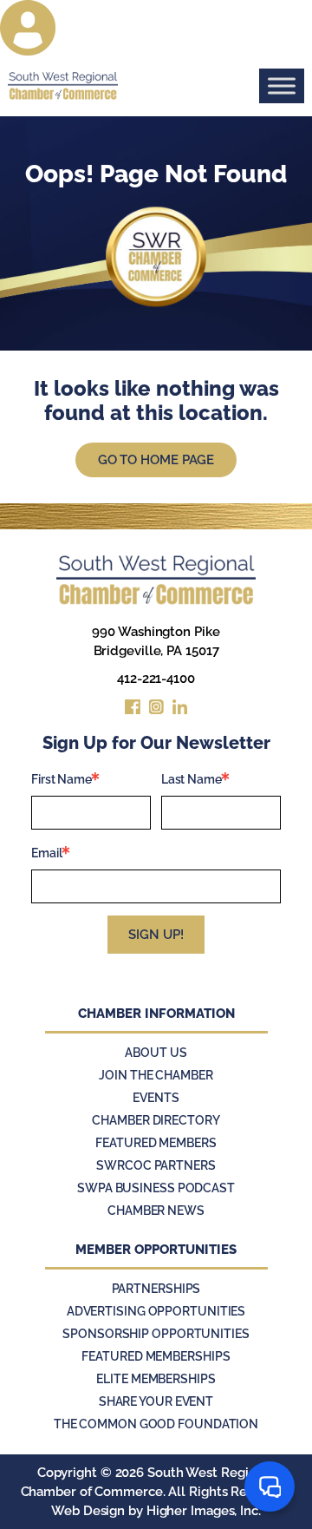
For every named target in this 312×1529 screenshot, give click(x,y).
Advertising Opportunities (156, 1311)
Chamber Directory (155, 1120)
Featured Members (155, 1143)
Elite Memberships (155, 1379)
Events (156, 1098)
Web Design (88, 1511)
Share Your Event (156, 1401)
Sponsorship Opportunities (156, 1334)
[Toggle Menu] (282, 85)
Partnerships (156, 1289)
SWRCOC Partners (156, 1165)
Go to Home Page (156, 460)
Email (46, 853)
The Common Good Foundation (156, 1424)
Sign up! (156, 934)
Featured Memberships (155, 1356)
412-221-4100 (156, 678)
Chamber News (156, 1210)
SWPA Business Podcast (156, 1188)
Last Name (191, 779)
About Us (155, 1053)
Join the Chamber (155, 1075)
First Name (61, 779)
